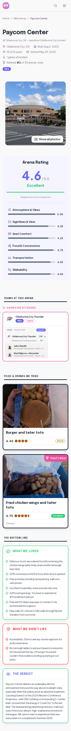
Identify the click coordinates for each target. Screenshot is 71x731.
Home (6, 18)
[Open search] (56, 5)
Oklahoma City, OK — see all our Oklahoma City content (36, 40)
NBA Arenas (20, 18)
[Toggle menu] (64, 5)
